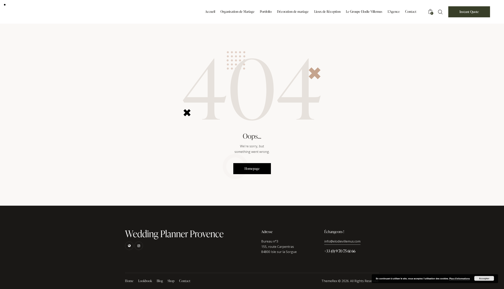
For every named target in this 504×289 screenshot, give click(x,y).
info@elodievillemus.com (342, 241)
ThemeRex (329, 281)
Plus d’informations (459, 278)
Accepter (484, 278)
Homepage (252, 168)
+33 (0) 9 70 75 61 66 (339, 251)
